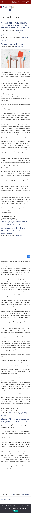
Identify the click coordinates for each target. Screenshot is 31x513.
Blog (9, 37)
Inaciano (14, 222)
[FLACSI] (25, 2)
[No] (29, 508)
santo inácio (21, 39)
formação (6, 222)
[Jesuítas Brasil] (5, 2)
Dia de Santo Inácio (14, 39)
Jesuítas (21, 222)
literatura (9, 224)
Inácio (18, 222)
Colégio (22, 412)
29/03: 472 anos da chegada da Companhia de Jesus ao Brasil (15, 420)
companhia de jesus (5, 39)
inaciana (10, 222)
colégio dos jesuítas (25, 37)
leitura (5, 224)
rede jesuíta (25, 413)
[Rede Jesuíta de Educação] (15, 2)
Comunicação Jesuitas (18, 30)
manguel (13, 224)
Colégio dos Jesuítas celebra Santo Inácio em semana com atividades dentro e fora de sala (15, 25)
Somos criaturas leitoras (12, 44)
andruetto (22, 219)
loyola (20, 413)
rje (28, 413)
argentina (27, 219)
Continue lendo (5, 35)
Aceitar (16, 510)
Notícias (12, 37)
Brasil (2, 221)
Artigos (9, 219)
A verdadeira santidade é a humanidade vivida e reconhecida (13, 230)
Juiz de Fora (16, 413)
